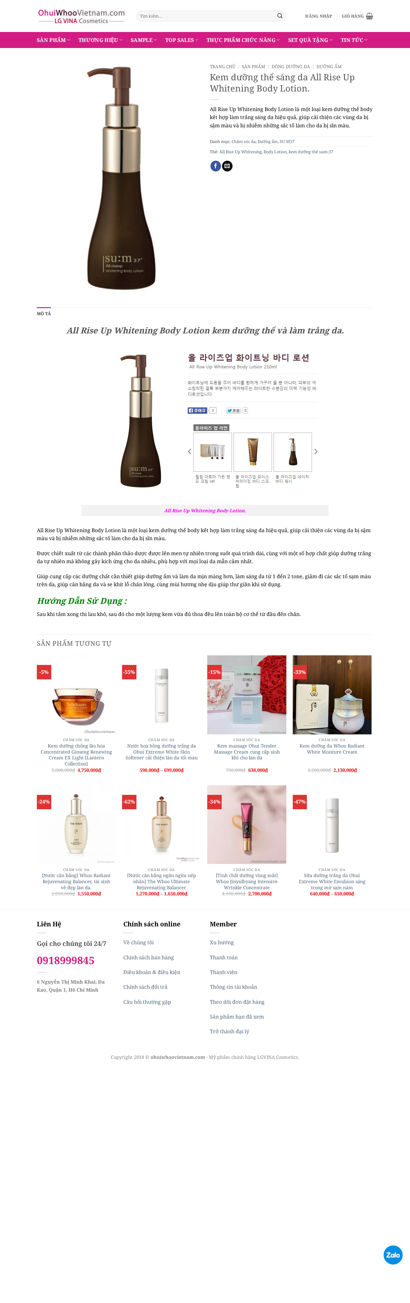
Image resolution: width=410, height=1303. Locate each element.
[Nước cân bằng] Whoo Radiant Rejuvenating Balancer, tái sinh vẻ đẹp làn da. (76, 881)
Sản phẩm (51, 40)
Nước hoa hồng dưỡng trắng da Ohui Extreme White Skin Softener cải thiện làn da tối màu (162, 752)
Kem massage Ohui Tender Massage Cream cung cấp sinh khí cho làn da (247, 752)
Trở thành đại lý (229, 1031)
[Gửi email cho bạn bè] (227, 166)
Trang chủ (222, 66)
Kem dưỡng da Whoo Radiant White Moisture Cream (332, 749)
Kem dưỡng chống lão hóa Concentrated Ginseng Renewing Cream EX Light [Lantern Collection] (76, 755)
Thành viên (223, 972)
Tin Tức (352, 40)
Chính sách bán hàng (148, 957)
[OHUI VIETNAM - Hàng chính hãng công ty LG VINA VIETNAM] (82, 16)
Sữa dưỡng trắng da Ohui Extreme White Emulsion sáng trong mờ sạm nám (332, 881)
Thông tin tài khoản (233, 986)
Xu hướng (222, 942)
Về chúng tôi (138, 942)
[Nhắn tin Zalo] (393, 1254)
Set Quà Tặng (308, 40)
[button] (318, 16)
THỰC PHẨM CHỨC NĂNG (241, 40)
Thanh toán (224, 957)
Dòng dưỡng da (291, 66)
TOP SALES (179, 40)
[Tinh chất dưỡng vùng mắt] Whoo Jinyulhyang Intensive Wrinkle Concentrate (247, 881)
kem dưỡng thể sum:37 (311, 152)
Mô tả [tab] (44, 313)
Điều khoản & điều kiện (151, 972)
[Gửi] (280, 16)
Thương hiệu (98, 40)
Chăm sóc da (244, 141)
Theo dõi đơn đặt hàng (237, 1001)
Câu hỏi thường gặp (147, 1001)
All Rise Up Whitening (240, 152)
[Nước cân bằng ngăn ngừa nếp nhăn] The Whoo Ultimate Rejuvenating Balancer (161, 881)
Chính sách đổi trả (145, 986)
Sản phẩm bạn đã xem (237, 1016)
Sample (141, 40)
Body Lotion (275, 152)
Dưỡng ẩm (329, 66)
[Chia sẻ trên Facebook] (215, 166)
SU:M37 (287, 141)
